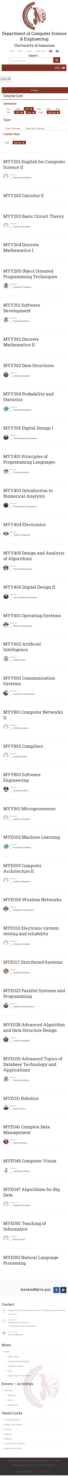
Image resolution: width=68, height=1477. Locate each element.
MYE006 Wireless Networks (32, 899)
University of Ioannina (14, 1443)
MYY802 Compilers (23, 746)
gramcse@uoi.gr (15, 1334)
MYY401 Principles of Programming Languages (29, 459)
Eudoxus (8, 1433)
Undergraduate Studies (18, 1361)
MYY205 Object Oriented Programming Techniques (30, 273)
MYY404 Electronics (24, 524)
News (6, 1351)
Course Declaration (13, 1424)
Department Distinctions (19, 1375)
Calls (10, 1370)
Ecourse (7, 1429)
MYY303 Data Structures (28, 365)
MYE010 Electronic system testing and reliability (31, 930)
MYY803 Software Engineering (22, 777)
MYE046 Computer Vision (29, 1161)
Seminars (12, 1395)
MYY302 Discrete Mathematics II (21, 341)
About (20, 51)
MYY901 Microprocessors (29, 808)
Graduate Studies (15, 1365)
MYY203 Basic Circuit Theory (33, 216)
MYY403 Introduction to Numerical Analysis (28, 493)
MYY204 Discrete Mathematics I (21, 247)
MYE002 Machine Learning (31, 837)
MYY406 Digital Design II (29, 587)
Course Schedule (12, 1419)
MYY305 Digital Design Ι (28, 428)
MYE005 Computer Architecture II (22, 868)
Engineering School (13, 1448)
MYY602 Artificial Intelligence (22, 646)
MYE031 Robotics (21, 1098)
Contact (29, 51)
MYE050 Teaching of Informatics (24, 1226)
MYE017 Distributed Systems (33, 962)
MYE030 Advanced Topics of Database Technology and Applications (32, 1064)
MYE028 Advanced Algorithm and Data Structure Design (34, 1027)
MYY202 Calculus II (23, 195)
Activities (8, 1390)
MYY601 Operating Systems (32, 615)
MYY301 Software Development (21, 307)
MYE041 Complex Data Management (26, 1129)
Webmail (8, 1438)
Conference (13, 1404)
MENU (4, 79)
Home (12, 51)
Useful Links (41, 51)
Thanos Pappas (42, 1471)
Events (11, 1400)
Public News (13, 1356)
